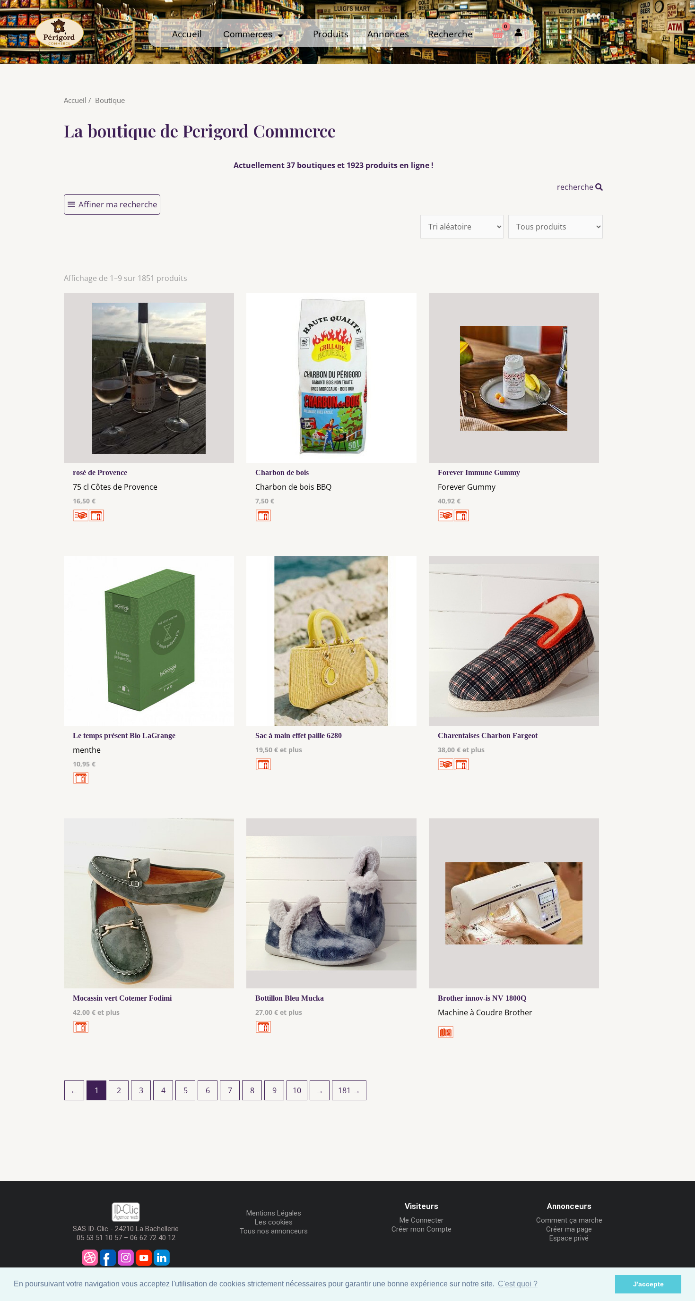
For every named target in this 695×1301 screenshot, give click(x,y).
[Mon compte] (518, 33)
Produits (330, 34)
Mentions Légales (273, 1213)
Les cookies (274, 1222)
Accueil (187, 34)
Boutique (110, 100)
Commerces (250, 34)
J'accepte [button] (648, 1284)
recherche (576, 187)
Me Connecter (421, 1220)
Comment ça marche (569, 1220)
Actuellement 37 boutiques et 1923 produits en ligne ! (334, 165)
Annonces (388, 34)
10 (297, 1090)
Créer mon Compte (421, 1229)
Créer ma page (569, 1229)
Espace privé (569, 1238)
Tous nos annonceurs (274, 1231)
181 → (349, 1090)
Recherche (450, 34)
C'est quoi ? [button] (518, 1284)
